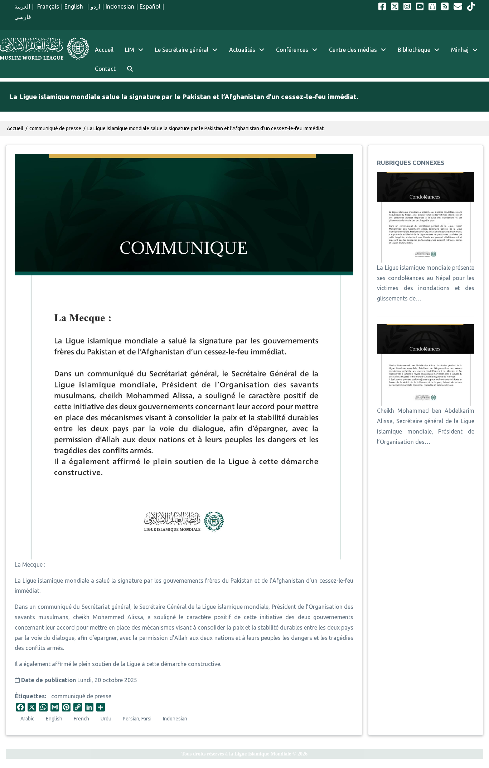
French (81, 718)
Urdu (106, 718)
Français (47, 6)
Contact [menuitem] (105, 68)
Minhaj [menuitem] (460, 50)
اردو (95, 6)
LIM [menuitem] (129, 50)
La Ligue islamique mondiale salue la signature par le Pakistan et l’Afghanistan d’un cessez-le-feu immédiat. (206, 128)
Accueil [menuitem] (104, 50)
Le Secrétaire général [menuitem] (181, 50)
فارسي (22, 17)
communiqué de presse (81, 696)
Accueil (15, 128)
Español (150, 6)
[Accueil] (44, 48)
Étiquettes (30, 696)
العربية (22, 6)
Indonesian (120, 6)
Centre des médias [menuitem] (353, 50)
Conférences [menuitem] (292, 50)
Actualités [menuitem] (242, 50)
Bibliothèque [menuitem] (414, 50)
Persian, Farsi (137, 718)
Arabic (27, 718)
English (74, 6)
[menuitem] (130, 68)
